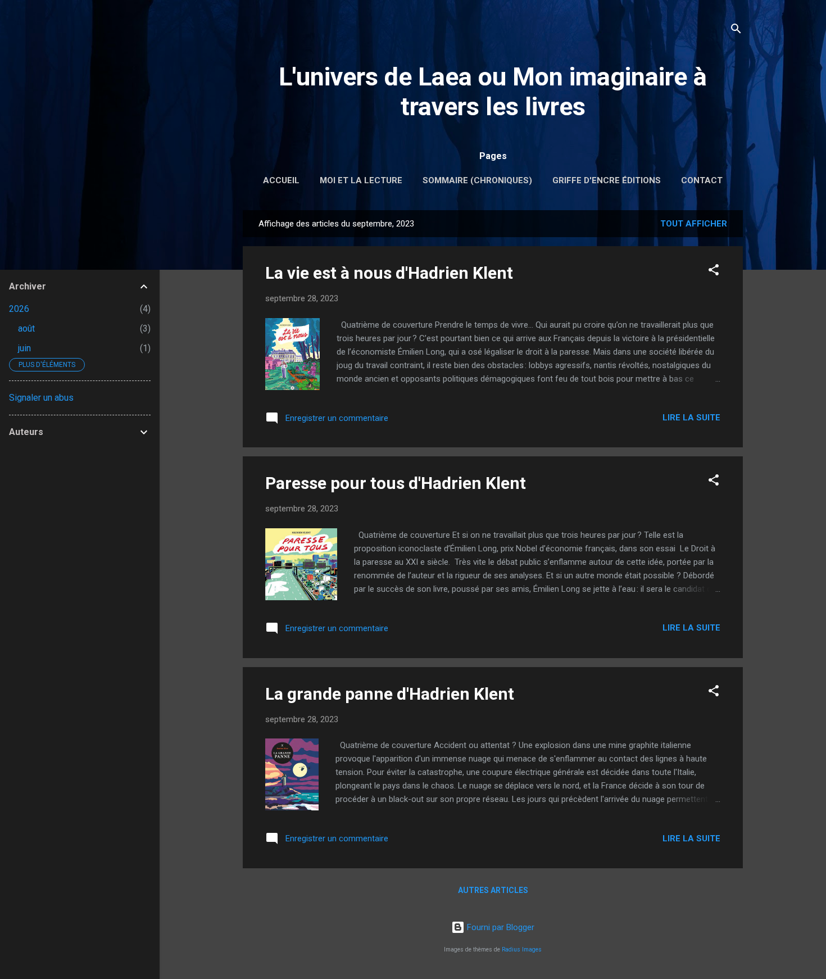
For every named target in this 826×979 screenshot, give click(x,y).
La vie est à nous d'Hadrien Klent (389, 273)
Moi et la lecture (361, 180)
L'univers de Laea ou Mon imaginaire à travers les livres (493, 91)
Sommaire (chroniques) (477, 180)
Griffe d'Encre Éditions (606, 180)
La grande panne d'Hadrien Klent (389, 694)
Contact (702, 180)
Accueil (281, 180)
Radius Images (522, 949)
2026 (19, 308)
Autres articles (493, 890)
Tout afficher (693, 224)
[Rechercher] (736, 30)
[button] (713, 271)
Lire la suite (691, 418)
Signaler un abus (41, 397)
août (26, 328)
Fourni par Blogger (499, 927)
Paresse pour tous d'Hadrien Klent (395, 483)
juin (24, 348)
